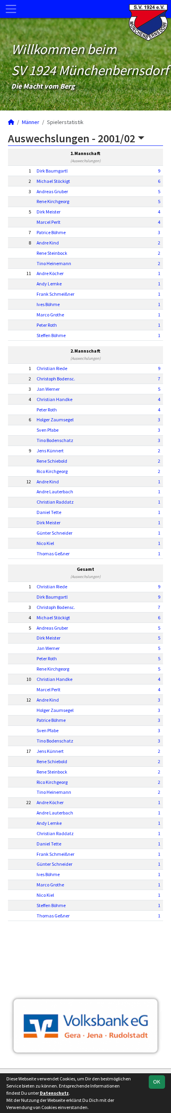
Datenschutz (54, 1093)
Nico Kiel (45, 543)
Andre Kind (48, 243)
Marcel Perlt (48, 222)
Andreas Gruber (52, 191)
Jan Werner (48, 389)
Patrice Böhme (51, 232)
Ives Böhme (48, 304)
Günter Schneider (54, 533)
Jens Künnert (50, 451)
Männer (30, 122)
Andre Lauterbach (55, 491)
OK (156, 1081)
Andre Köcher (50, 273)
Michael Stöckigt (53, 181)
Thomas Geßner (53, 553)
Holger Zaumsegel (55, 420)
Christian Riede (52, 368)
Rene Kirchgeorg (53, 201)
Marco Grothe (50, 315)
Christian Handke (54, 399)
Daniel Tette (49, 512)
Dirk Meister (48, 212)
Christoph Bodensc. (56, 379)
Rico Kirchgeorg (52, 471)
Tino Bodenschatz (55, 440)
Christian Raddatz (55, 502)
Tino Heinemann (54, 263)
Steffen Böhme (51, 335)
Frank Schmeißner (55, 294)
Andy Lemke (49, 284)
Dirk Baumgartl (52, 171)
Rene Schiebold (52, 461)
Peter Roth (47, 325)
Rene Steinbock (52, 253)
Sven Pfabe (47, 430)
